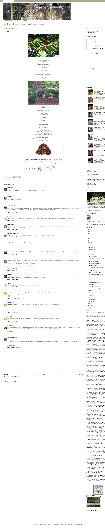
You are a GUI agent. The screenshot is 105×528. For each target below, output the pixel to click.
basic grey (90, 323)
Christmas (89, 340)
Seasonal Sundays (96, 439)
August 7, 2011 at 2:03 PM (12, 312)
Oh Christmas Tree (89, 414)
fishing (87, 371)
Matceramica (99, 401)
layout (98, 392)
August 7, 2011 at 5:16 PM (12, 321)
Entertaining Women (11, 233)
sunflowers (98, 453)
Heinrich (102, 380)
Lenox (98, 393)
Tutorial (87, 466)
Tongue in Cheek (97, 462)
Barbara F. (9, 224)
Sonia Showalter (99, 446)
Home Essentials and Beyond (92, 383)
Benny (92, 324)
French (91, 374)
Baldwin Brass (89, 321)
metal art (92, 403)
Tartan (92, 458)
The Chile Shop (98, 459)
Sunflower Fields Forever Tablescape (96, 263)
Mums (92, 409)
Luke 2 (100, 397)
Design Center (91, 364)
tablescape (96, 455)
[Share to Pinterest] (20, 177)
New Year (95, 411)
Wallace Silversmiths (99, 471)
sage (101, 434)
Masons (94, 401)
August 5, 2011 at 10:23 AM (13, 192)
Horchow (101, 383)
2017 (89, 235)
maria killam (96, 398)
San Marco (88, 435)
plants (89, 424)
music (96, 409)
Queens (99, 426)
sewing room (95, 442)
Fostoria (103, 372)
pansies (93, 418)
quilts (100, 427)
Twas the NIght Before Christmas (96, 466)
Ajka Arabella (92, 316)
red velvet (90, 430)
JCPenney (95, 388)
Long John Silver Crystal (92, 397)
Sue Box (98, 452)
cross (100, 360)
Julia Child (99, 389)
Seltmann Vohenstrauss (100, 440)
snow (91, 444)
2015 (89, 238)
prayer (90, 426)
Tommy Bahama (89, 462)
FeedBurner (100, 48)
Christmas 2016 (89, 344)
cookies (91, 353)
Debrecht (98, 362)
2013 (89, 242)
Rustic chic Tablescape (93, 286)
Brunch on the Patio (93, 256)
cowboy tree (96, 354)
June (90, 292)
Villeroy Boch (96, 470)
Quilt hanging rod (89, 427)
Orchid (93, 416)
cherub (92, 338)
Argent (93, 319)
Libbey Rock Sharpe (96, 394)
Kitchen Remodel (93, 68)
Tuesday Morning (95, 464)
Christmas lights (95, 349)
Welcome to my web (98, 158)
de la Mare (93, 362)
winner (91, 477)
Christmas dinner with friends (99, 346)
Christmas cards (89, 345)
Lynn (8, 196)
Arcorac (87, 319)
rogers (87, 432)
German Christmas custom (91, 376)
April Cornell (97, 317)
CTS (93, 361)
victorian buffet (101, 468)
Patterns (34, 24)
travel (102, 463)
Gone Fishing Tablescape (99, 150)
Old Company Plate (99, 414)
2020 (89, 231)
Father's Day (100, 370)
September (91, 252)
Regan (94, 430)
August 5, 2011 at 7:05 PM (12, 245)
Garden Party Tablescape (94, 278)
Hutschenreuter (99, 384)
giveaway (102, 376)
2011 (89, 246)
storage (98, 451)
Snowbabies (101, 444)
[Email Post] (11, 177)
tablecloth (88, 455)
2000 (89, 307)
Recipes (29, 24)
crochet (89, 360)
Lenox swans (91, 269)
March (90, 297)
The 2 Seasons (10, 325)
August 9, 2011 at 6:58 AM (12, 333)
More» (97, 69)
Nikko (100, 411)
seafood (101, 438)
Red (103, 428)
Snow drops (96, 444)
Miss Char (9, 216)
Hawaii (98, 380)
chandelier (101, 337)
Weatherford (88, 472)
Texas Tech (103, 458)
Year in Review (100, 480)
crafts (104, 356)
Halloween (88, 380)
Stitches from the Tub (92, 451)
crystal (89, 361)
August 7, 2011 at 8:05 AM (12, 286)
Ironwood (96, 387)
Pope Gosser (97, 424)
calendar (99, 332)
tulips (102, 464)
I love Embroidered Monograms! (95, 288)
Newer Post (6, 374)
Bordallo (88, 328)
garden (99, 375)
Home (5, 24)
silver (102, 443)
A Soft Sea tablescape (98, 119)
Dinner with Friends (90, 365)
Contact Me (17, 24)
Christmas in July (101, 348)
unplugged (99, 467)
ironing (91, 387)
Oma (91, 415)
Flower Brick (101, 371)
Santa (93, 435)
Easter (97, 367)
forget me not (93, 372)
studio (89, 452)
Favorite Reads (41, 24)
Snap (8, 283)
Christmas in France (92, 348)
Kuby (8, 187)
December (91, 247)
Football (87, 372)
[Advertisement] (43, 362)
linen (93, 396)
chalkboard (95, 337)
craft (99, 356)
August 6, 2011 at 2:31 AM (12, 279)
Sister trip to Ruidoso (93, 265)
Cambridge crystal (89, 333)
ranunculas (93, 428)
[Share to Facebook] (18, 177)
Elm (91, 368)
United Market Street (92, 467)
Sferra (100, 442)
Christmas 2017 (96, 344)
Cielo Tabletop (100, 350)
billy (87, 325)
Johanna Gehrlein (11, 205)
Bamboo (102, 321)
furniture (87, 375)
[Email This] (14, 177)
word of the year (99, 479)
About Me (11, 24)
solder (87, 446)
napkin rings (92, 410)
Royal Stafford (91, 434)
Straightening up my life (94, 261)
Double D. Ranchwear (90, 367)
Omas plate (96, 415)
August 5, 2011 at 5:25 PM (12, 236)
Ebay (101, 367)
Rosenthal (97, 432)
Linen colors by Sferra (99, 396)
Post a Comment (9, 350)
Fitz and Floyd (93, 371)
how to (87, 384)
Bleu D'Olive (97, 325)
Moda (92, 406)
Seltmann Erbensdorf (90, 440)
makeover (90, 398)
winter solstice (100, 477)
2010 (89, 303)
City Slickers (90, 352)
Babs (8, 291)
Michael (99, 405)
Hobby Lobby (93, 381)
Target (89, 458)
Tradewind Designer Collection (93, 463)
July (90, 290)
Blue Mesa (96, 326)
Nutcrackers (94, 413)
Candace (9, 250)
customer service (99, 361)
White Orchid (89, 475)
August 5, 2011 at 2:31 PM (12, 201)
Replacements (101, 430)
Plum (92, 424)
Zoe (93, 481)
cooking (95, 353)
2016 (89, 237)
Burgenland (95, 330)
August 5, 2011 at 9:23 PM (12, 270)
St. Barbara (91, 448)
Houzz (88, 68)
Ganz (95, 375)
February (91, 299)
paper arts (99, 418)
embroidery (96, 368)
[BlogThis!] (15, 177)
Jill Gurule (89, 389)
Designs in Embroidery (100, 364)
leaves (94, 393)
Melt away (97, 402)
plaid (102, 423)
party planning (94, 419)
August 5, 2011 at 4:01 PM (12, 229)
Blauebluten (91, 325)
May (90, 294)
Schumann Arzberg (99, 436)
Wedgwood (96, 472)
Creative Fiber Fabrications (97, 357)
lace (91, 392)
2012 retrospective (89, 312)
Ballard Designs (96, 321)
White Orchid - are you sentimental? (96, 276)
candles (98, 334)
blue (102, 325)
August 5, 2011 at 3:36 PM (12, 220)
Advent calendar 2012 (91, 315)
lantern (94, 392)
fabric (92, 370)
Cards (89, 335)
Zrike (96, 481)
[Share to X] (17, 177)
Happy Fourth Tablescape (99, 143)
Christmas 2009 (100, 340)
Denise (9, 259)
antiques (92, 317)
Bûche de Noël (101, 329)
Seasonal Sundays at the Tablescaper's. (40, 159)
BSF (88, 329)
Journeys (23, 24)
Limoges (89, 396)
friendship (96, 374)
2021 (89, 229)
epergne (88, 370)
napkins (97, 410)
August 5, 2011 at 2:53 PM (12, 212)
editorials (9, 179)
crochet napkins (95, 360)
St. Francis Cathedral (98, 448)
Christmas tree (93, 350)
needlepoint (90, 411)
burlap (100, 330)
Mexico (95, 405)
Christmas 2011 (95, 341)
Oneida (87, 416)
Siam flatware (90, 443)
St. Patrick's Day (94, 450)
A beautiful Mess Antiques (93, 313)
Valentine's (93, 468)
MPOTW (87, 409)
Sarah (8, 316)
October (90, 251)
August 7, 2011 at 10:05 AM (13, 298)
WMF (93, 479)
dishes (96, 365)
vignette (88, 470)
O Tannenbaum (100, 413)
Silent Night (97, 443)
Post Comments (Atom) (14, 376)
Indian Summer (93, 385)
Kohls (87, 392)
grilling (96, 379)
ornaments (88, 418)
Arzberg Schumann (90, 320)
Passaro (99, 419)
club (99, 352)
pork (102, 424)
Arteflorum (98, 319)
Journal (94, 389)
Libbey (89, 394)
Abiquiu (101, 313)
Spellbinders (89, 447)
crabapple (88, 356)
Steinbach (101, 450)
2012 (89, 244)
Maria (8, 274)
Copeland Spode (102, 353)
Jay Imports (90, 388)
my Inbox (100, 409)
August (90, 254)
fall (95, 370)
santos (87, 436)
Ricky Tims (100, 431)
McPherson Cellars (89, 402)
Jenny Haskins (101, 388)
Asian (98, 320)
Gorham (100, 378)
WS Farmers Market (92, 480)
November (91, 249)
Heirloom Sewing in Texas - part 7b (96, 267)
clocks (95, 352)
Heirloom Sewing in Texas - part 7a (96, 274)
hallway (94, 380)
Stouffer (102, 451)
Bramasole (94, 328)
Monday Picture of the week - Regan (96, 258)
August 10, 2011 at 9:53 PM (13, 347)
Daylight (87, 362)
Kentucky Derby (95, 390)
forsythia (98, 372)
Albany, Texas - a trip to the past (95, 272)
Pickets (97, 422)
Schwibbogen (94, 438)
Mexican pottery (89, 405)
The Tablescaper (11, 337)
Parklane (88, 419)
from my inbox (101, 374)
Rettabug (9, 302)
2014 (89, 240)
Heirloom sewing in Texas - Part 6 (96, 282)
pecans (12, 179)
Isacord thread (102, 387)
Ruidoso (96, 434)
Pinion (89, 423)
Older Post (80, 374)
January (91, 301)
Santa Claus (98, 435)
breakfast (99, 328)
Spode (95, 447)
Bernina (96, 324)
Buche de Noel (94, 329)
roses (102, 432)
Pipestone (98, 423)
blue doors (90, 326)
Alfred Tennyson (91, 32)
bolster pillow (102, 326)
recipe (98, 428)
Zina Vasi (89, 481)
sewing (88, 442)
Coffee (87, 353)
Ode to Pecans (92, 284)
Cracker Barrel (94, 356)
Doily (100, 365)
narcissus (101, 410)
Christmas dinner (89, 346)
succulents (93, 452)
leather (91, 393)
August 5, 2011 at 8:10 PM (12, 254)
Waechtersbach (89, 471)
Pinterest (93, 423)
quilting (96, 427)
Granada (90, 379)
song (92, 446)
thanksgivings (91, 459)
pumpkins (94, 426)
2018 (89, 233)
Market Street (102, 398)
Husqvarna (92, 384)
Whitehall (95, 475)
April (90, 295)
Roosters (91, 432)
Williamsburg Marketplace (91, 476)
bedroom (88, 324)
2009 (89, 305)
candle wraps (93, 334)
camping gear (97, 333)
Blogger (80, 524)
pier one (102, 422)
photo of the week (91, 422)
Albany (98, 316)
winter (95, 477)
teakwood (97, 458)
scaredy (92, 436)
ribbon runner (94, 431)
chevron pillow (98, 338)
